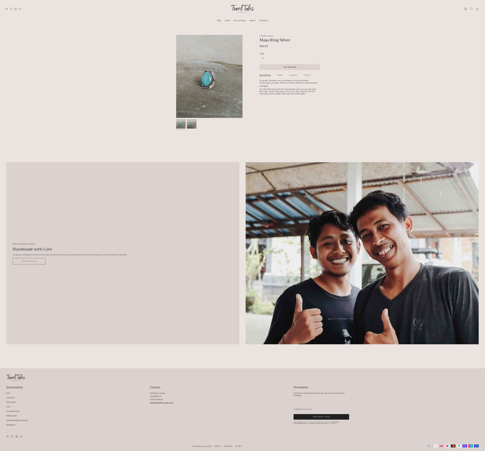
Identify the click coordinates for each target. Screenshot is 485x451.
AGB (8, 407)
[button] (227, 20)
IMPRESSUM (11, 416)
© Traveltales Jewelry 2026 (201, 446)
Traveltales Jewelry (266, 36)
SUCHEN (238, 446)
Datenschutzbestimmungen (319, 423)
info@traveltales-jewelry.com (161, 402)
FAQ (8, 393)
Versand (307, 75)
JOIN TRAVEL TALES (321, 417)
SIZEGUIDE (11, 402)
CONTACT (10, 398)
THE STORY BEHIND (29, 261)
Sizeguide (293, 75)
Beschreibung (265, 75)
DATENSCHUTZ (13, 411)
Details (280, 75)
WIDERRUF (11, 425)
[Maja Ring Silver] (181, 124)
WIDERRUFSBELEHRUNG (17, 420)
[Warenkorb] (477, 9)
